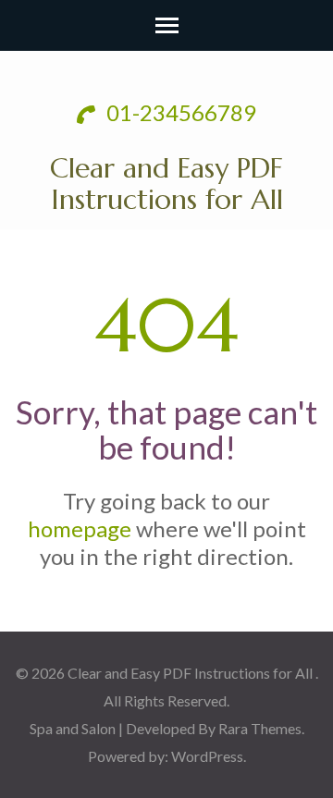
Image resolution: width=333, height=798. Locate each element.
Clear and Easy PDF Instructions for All (166, 183)
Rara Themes (260, 728)
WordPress (207, 756)
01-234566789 (179, 112)
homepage (79, 528)
